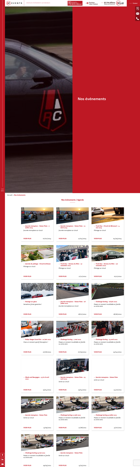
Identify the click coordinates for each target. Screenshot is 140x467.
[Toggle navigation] (2, 189)
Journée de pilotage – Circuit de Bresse (38, 264)
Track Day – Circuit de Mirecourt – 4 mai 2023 (108, 227)
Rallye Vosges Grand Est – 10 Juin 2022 (38, 339)
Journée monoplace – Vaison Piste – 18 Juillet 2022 (73, 302)
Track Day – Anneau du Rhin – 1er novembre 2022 (107, 264)
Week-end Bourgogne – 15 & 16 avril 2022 (37, 378)
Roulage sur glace (31, 302)
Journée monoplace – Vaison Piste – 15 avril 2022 (73, 378)
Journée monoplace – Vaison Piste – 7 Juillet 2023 (37, 227)
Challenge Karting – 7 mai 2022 (71, 339)
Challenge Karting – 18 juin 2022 (106, 302)
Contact (135, 3)
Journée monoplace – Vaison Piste (107, 377)
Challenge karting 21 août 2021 (71, 415)
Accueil (9, 195)
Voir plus (27, 238)
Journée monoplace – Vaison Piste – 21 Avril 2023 (73, 227)
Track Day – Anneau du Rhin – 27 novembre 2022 (71, 264)
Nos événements (19, 195)
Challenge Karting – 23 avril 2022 (106, 339)
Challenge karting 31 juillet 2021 (106, 415)
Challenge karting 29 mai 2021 (35, 453)
